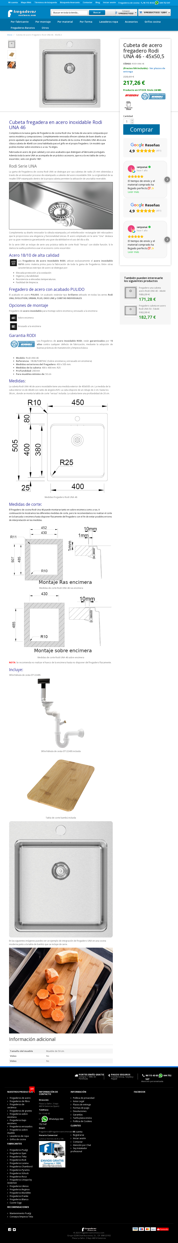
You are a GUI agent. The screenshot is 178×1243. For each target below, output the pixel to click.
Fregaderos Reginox (20, 1189)
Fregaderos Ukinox (19, 1186)
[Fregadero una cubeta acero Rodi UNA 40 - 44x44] (130, 292)
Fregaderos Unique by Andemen (19, 1181)
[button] (123, 179)
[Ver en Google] (131, 168)
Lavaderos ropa (108, 21)
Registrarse (78, 1135)
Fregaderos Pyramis (20, 1170)
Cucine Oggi (16, 1202)
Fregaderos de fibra (20, 1101)
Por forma (86, 21)
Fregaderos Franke (19, 1196)
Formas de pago (81, 1107)
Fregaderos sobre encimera (17, 1115)
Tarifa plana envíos (82, 1117)
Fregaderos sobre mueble (17, 1131)
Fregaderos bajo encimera (16, 1122)
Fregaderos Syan (18, 1153)
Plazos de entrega (82, 1104)
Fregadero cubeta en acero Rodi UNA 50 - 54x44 (152, 307)
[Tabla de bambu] (11, 54)
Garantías (78, 1114)
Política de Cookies (82, 1121)
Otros (45, 27)
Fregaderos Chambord (21, 1166)
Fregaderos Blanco (19, 1199)
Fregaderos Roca (18, 1176)
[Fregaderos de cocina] (21, 12)
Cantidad (128, 116)
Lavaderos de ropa (19, 1136)
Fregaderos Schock (19, 1173)
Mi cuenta (13, 2)
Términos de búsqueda (45, 2)
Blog (98, 2)
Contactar (87, 2)
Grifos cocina (153, 21)
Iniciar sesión (109, 2)
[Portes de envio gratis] (52, 1153)
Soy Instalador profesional (79, 1150)
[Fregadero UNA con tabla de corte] (11, 64)
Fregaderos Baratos (23, 27)
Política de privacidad (83, 1097)
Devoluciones (79, 1111)
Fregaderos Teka (18, 1156)
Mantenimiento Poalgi (20, 1213)
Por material (65, 21)
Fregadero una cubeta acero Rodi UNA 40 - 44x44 (152, 289)
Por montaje (43, 21)
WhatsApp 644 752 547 (51, 1122)
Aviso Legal (78, 1101)
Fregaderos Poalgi (19, 1149)
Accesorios (131, 21)
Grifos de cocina (18, 1139)
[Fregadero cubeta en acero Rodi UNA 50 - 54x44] (130, 310)
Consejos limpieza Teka (21, 1216)
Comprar (141, 129)
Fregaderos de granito (21, 1110)
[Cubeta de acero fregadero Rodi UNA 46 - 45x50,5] (11, 43)
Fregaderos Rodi (18, 1159)
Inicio (9, 34)
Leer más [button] (133, 192)
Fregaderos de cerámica (15, 1106)
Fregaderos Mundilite (20, 1192)
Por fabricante (20, 21)
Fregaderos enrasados (21, 1126)
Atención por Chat (82, 1145)
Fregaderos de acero (20, 1097)
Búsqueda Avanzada (70, 2)
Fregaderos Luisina (19, 1163)
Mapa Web (26, 2)
